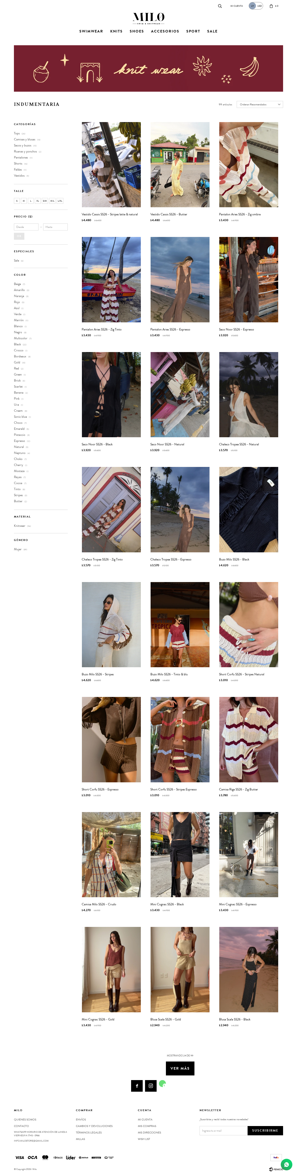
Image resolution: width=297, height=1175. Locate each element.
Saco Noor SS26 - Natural (167, 444)
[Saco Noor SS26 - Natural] (180, 394)
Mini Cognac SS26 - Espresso (238, 904)
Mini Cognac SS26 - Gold (98, 1019)
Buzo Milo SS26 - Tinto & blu (169, 674)
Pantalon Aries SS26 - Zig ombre (240, 214)
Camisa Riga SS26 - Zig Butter (238, 789)
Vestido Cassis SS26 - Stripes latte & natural (110, 214)
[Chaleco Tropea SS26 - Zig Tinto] (111, 509)
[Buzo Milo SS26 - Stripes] (111, 624)
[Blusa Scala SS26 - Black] (248, 969)
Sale (212, 31)
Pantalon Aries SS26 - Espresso (170, 329)
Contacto (18, 6)
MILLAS (80, 1139)
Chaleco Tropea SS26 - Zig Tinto (102, 559)
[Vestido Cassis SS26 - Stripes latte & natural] (111, 164)
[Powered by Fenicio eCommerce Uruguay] (276, 1169)
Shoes (137, 31)
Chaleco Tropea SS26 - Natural (239, 444)
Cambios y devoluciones (94, 1126)
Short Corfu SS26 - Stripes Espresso (173, 789)
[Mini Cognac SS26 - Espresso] (248, 854)
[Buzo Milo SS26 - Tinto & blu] (180, 624)
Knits (116, 31)
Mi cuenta (145, 1119)
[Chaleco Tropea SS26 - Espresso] (180, 509)
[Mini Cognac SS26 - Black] (180, 854)
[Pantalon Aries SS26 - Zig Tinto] (111, 279)
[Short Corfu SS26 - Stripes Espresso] (180, 739)
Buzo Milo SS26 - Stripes (98, 674)
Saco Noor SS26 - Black (97, 444)
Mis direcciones (149, 1132)
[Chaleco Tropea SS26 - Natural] (248, 394)
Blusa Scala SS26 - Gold (165, 1019)
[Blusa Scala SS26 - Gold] (180, 969)
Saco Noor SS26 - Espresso (236, 329)
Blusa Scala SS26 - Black (234, 1019)
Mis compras (147, 1126)
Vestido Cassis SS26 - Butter (168, 214)
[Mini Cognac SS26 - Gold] (111, 969)
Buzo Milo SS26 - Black (234, 559)
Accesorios (165, 31)
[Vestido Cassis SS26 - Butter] (180, 164)
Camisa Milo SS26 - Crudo (99, 904)
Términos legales (89, 1132)
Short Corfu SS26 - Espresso (100, 789)
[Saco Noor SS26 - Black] (111, 394)
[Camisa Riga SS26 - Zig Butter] (248, 739)
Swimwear (91, 31)
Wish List (144, 1139)
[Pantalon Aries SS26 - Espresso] (180, 279)
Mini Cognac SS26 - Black (167, 904)
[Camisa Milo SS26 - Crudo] (111, 854)
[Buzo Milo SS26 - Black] (248, 509)
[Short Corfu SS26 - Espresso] (111, 739)
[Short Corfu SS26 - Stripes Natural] (248, 624)
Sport (193, 31)
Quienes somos (25, 1119)
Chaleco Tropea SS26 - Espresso (170, 559)
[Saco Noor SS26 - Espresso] (248, 279)
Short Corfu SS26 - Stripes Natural (241, 674)
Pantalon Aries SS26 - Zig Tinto (102, 329)
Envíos (81, 1119)
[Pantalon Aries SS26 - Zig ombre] (248, 164)
